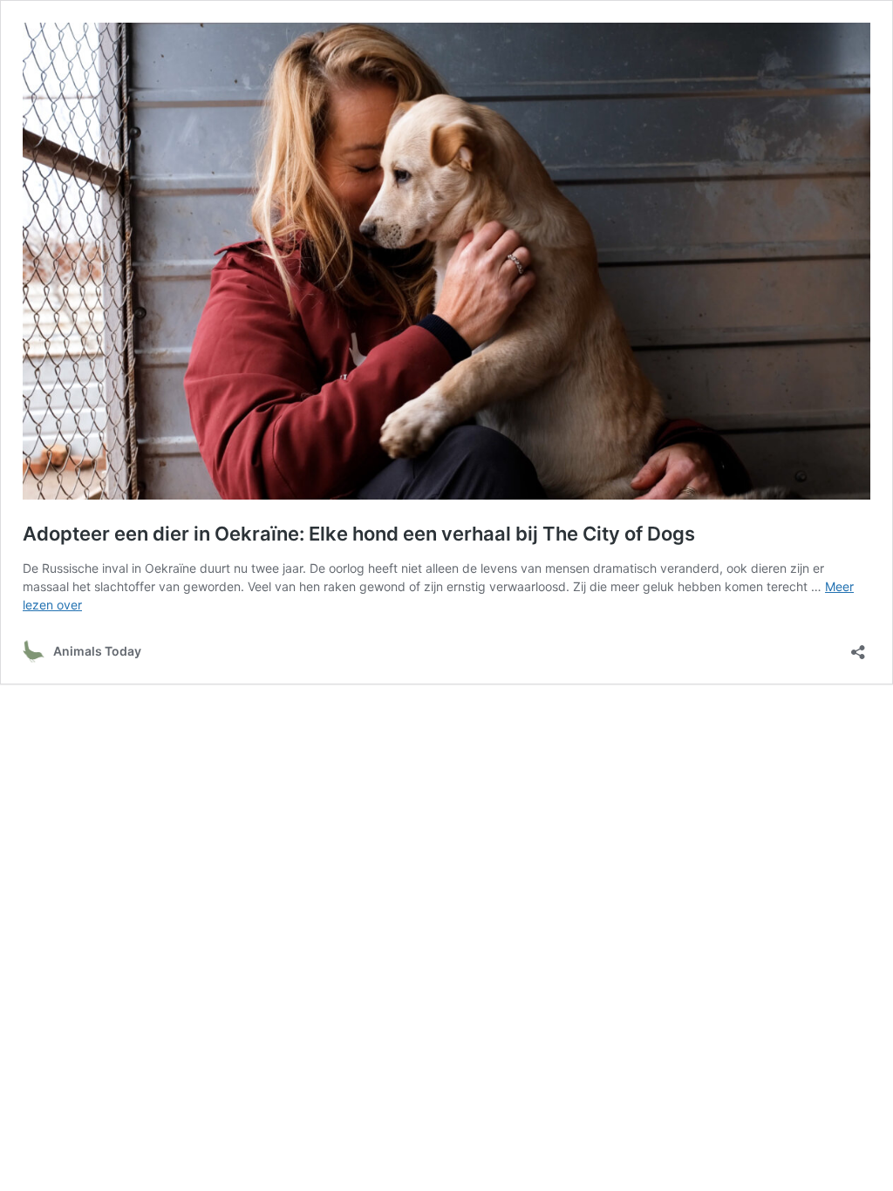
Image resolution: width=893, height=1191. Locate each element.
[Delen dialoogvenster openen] (858, 646)
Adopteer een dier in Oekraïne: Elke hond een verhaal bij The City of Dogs (359, 533)
